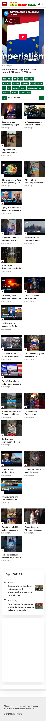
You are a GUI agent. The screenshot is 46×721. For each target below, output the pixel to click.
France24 (16, 83)
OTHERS (6, 93)
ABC (32, 79)
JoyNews (25, 83)
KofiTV (23, 88)
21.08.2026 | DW (6, 359)
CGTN (20, 79)
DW (15, 79)
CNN (10, 79)
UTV (9, 88)
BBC (4, 79)
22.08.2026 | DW (6, 128)
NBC (26, 79)
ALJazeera (7, 83)
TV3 (4, 88)
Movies (14, 93)
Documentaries (25, 93)
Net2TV (39, 83)
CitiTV (32, 83)
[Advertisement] (22, 707)
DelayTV (16, 88)
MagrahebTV (32, 88)
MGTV (41, 88)
